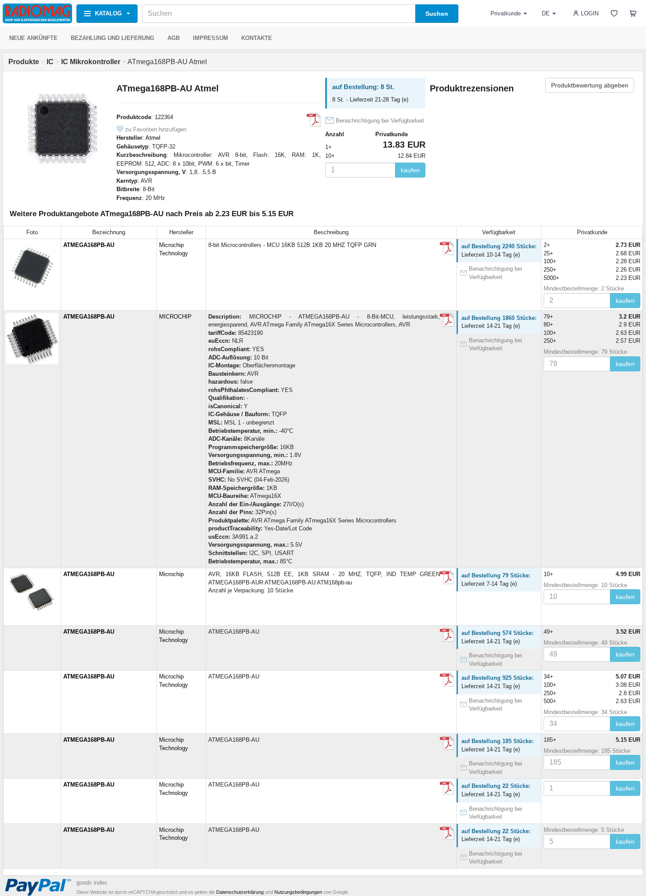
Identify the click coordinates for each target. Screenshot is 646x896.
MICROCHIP (175, 316)
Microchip (171, 574)
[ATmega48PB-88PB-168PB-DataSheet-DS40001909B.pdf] (314, 120)
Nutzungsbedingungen (298, 892)
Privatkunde (505, 13)
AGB (173, 38)
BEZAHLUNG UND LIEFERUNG (112, 38)
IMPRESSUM (210, 38)
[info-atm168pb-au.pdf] (447, 577)
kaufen (410, 170)
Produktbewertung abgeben (589, 85)
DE (546, 13)
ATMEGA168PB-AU (88, 245)
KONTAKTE (256, 38)
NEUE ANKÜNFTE (33, 38)
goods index (91, 882)
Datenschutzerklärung (240, 892)
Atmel (152, 137)
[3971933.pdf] (447, 320)
